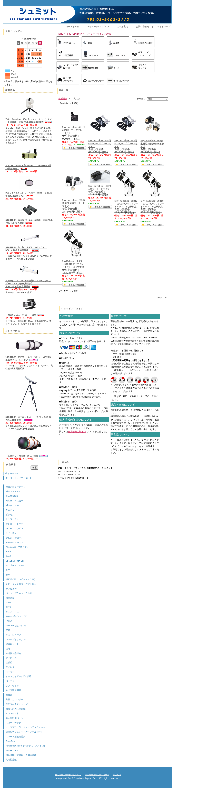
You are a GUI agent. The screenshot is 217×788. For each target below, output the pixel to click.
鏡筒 (8, 648)
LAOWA (9, 621)
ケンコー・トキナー (15, 524)
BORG (8, 551)
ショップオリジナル (15, 639)
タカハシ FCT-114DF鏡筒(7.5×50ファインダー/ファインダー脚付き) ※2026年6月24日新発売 (36, 283)
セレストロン (12, 519)
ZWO (8, 574)
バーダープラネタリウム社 (19, 593)
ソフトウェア (12, 685)
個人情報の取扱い (77, 431)
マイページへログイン (98, 26)
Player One (12, 505)
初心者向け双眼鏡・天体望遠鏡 (21, 755)
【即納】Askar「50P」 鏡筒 (20, 315)
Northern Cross (15, 565)
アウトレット (12, 713)
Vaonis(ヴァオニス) (16, 616)
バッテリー (11, 681)
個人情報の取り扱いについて (68, 774)
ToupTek (10, 741)
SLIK (8, 607)
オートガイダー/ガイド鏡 (18, 676)
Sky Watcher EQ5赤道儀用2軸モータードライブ (152, 143)
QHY (8, 570)
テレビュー (11, 588)
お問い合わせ (142, 26)
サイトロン (11, 533)
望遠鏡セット (12, 644)
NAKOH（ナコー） (14, 538)
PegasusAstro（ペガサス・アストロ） (26, 745)
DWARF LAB (12, 750)
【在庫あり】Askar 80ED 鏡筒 (21, 455)
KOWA (8, 602)
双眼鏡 (9, 662)
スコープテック (13, 722)
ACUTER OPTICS (14, 542)
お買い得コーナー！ (15, 487)
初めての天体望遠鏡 (15, 709)
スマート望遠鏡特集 (15, 736)
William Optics (15, 561)
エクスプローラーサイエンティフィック (25, 727)
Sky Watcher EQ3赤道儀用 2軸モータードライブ (73, 203)
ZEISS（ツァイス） (16, 528)
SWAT (8, 556)
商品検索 (11, 464)
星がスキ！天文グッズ (17, 704)
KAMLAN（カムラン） (16, 625)
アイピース (11, 658)
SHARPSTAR (12, 496)
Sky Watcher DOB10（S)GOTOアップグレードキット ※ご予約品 (153, 204)
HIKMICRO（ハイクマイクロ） (21, 579)
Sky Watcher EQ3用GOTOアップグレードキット (125, 143)
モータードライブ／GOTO (18, 478)
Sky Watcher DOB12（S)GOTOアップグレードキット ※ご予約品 (126, 204)
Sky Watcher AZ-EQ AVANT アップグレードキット (73, 130)
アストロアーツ (13, 634)
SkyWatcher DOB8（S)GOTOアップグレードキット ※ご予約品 (74, 264)
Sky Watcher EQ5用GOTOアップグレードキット (99, 143)
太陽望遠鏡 (11, 759)
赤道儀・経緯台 (13, 653)
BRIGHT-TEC (12, 611)
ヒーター (10, 672)
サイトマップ (163, 26)
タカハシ (10, 510)
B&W (8, 630)
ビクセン (10, 514)
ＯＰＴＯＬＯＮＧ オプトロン (21, 584)
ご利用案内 (122, 26)
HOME (60, 34)
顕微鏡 (9, 695)
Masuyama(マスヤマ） (17, 547)
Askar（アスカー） (16, 500)
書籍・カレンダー (14, 699)
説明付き (62, 98)
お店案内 (117, 774)
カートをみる (72, 26)
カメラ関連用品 (13, 690)
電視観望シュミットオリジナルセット (24, 732)
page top (162, 297)
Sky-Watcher (12, 473)
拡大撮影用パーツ (14, 718)
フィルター (11, 667)
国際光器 (10, 598)
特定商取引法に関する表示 (97, 774)
